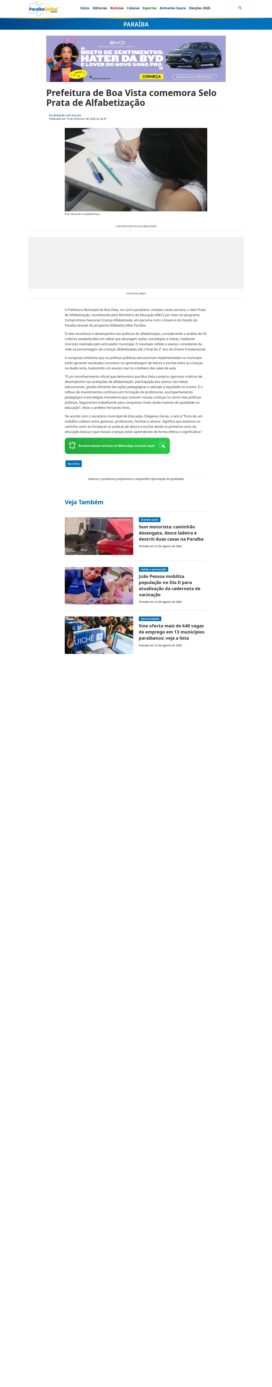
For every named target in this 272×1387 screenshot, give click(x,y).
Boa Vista (74, 463)
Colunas (133, 8)
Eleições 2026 (199, 8)
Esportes (149, 8)
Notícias (117, 8)
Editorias (100, 8)
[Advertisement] (136, 263)
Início (84, 8)
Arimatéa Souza (173, 8)
